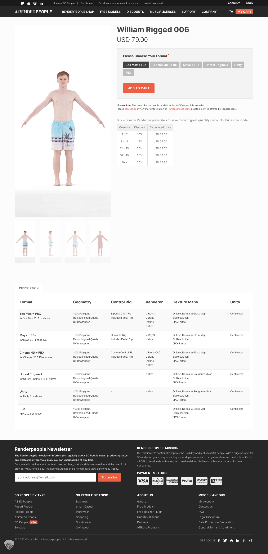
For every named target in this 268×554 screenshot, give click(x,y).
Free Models (145, 506)
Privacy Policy (109, 468)
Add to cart (139, 88)
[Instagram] (35, 3)
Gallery (141, 501)
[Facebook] (16, 3)
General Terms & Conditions (216, 527)
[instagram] (250, 540)
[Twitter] (22, 3)
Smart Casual (84, 506)
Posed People (24, 506)
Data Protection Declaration (216, 522)
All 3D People (23, 501)
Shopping (82, 517)
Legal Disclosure (209, 517)
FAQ (201, 511)
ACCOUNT (234, 3)
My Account (206, 501)
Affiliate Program (148, 527)
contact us (130, 108)
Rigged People (24, 511)
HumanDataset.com (178, 108)
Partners (142, 522)
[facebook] (219, 540)
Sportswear (83, 522)
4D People (25, 522)
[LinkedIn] (41, 3)
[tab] (29, 288)
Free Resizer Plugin (149, 511)
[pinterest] (244, 540)
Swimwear (82, 527)
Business (82, 501)
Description (29, 288)
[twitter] (225, 540)
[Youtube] (231, 540)
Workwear (82, 511)
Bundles (20, 527)
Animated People (26, 517)
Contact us (205, 506)
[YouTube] (29, 3)
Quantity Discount (149, 517)
